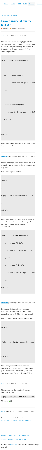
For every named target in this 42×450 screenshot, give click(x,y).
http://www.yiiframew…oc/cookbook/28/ (16, 420)
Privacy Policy (21, 439)
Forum (31, 4)
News (6, 4)
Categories (12, 435)
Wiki (25, 4)
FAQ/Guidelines (23, 435)
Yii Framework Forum (9, 15)
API (19, 4)
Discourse (14, 444)
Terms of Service (7, 439)
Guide (13, 4)
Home (3, 435)
